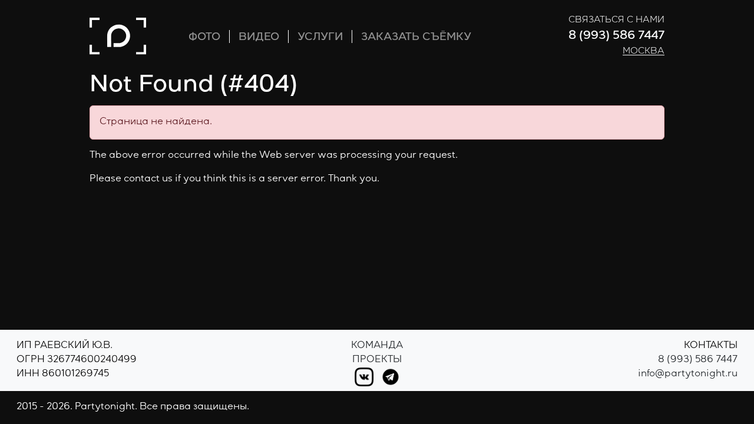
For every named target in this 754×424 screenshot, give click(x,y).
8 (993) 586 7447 (616, 36)
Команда (377, 346)
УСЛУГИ (320, 37)
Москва (643, 52)
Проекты (377, 360)
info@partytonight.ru (688, 374)
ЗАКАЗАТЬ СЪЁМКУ (416, 37)
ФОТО (204, 37)
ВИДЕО (259, 37)
